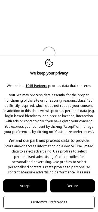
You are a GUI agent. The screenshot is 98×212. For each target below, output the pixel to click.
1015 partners (36, 85)
